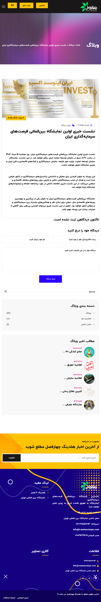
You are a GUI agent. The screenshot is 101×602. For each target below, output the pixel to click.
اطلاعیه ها (49, 318)
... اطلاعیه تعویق (73, 365)
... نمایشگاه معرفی (72, 404)
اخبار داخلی (49, 324)
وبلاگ (49, 313)
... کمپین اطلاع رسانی (71, 391)
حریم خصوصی (22, 598)
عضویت (12, 457)
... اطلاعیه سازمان (73, 378)
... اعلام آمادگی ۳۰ (72, 351)
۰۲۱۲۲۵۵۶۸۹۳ (90, 561)
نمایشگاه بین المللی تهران (33, 497)
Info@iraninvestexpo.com (84, 566)
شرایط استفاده (9, 598)
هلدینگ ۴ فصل (38, 492)
